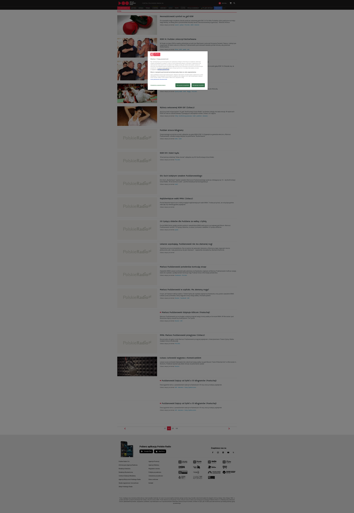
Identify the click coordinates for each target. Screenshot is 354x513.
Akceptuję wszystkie (198, 85)
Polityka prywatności (163, 69)
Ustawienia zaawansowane (157, 85)
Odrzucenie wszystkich (182, 85)
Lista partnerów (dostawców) (158, 79)
